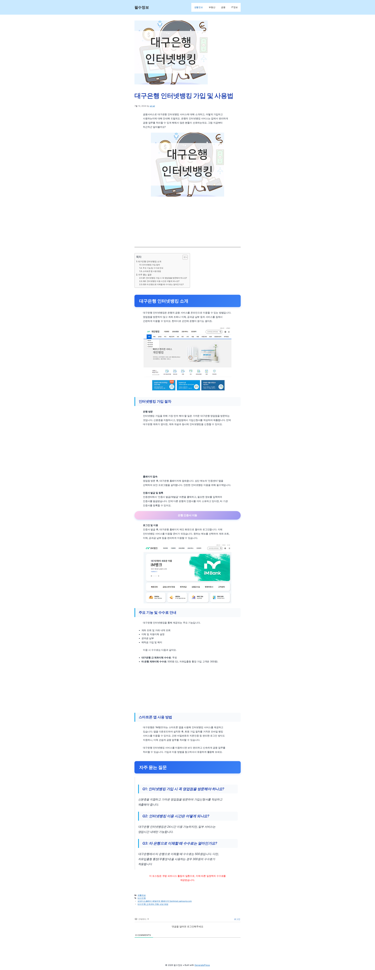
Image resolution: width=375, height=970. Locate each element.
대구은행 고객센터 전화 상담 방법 (153, 904)
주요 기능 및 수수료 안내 (153, 268)
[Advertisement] (187, 220)
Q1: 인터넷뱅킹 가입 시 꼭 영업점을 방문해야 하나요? (165, 278)
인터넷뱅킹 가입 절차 (151, 265)
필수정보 (141, 7)
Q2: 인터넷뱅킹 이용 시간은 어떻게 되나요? (161, 281)
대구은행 (142, 898)
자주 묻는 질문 (145, 274)
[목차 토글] (183, 257)
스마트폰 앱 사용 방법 (152, 271)
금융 (223, 7)
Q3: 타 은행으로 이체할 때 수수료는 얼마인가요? (163, 284)
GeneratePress (202, 965)
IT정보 (234, 7)
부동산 (212, 7)
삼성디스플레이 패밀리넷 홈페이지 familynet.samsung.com (165, 901)
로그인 (236, 919)
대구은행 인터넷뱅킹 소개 (149, 261)
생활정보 (198, 7)
